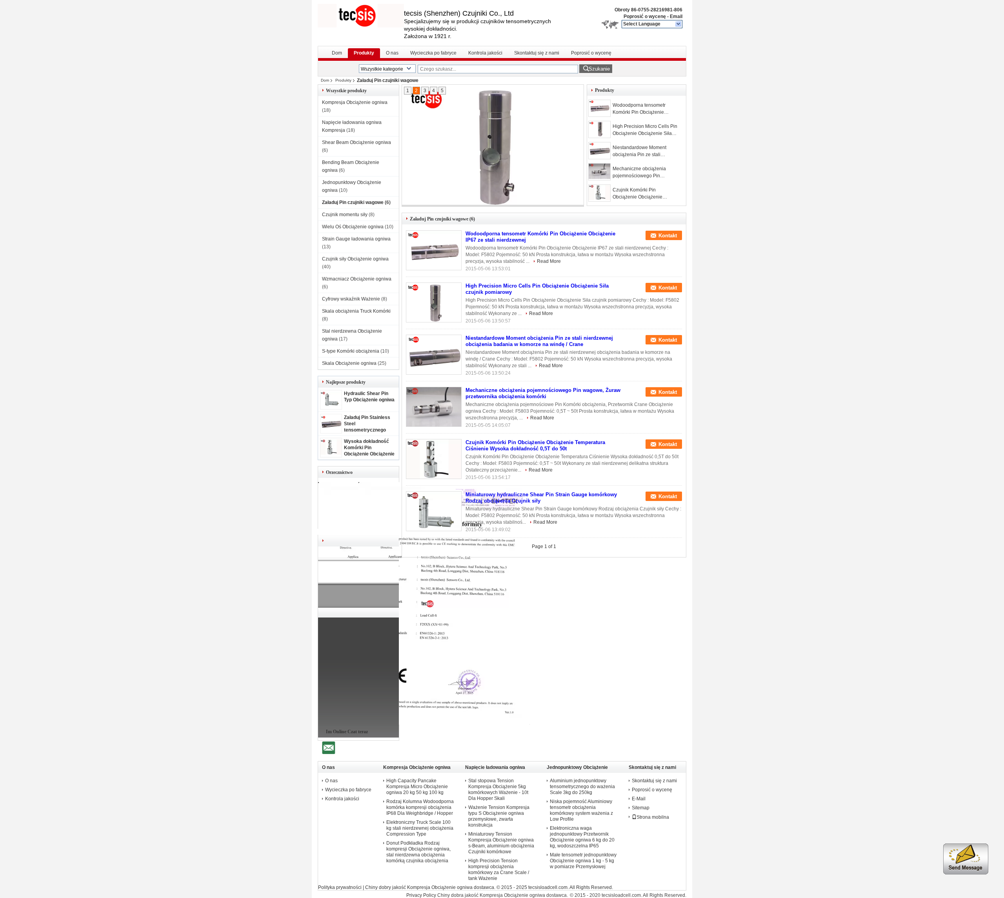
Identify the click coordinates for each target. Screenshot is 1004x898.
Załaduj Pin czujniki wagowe (353, 202)
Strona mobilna (653, 817)
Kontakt (667, 236)
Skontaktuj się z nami (536, 53)
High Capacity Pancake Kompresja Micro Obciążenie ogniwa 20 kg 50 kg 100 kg (417, 786)
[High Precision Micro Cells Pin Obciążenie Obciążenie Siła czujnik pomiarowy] (490, 146)
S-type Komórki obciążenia (350, 351)
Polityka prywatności (340, 887)
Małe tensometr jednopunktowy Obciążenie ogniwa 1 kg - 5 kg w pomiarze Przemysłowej (583, 860)
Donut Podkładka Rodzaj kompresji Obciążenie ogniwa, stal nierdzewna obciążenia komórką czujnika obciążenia (418, 851)
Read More (549, 261)
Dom (337, 53)
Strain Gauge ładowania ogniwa (356, 239)
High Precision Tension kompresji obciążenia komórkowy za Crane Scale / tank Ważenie (498, 869)
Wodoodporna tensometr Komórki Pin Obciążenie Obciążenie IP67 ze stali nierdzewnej (639, 109)
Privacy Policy (421, 895)
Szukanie (599, 69)
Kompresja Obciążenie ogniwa (354, 102)
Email (676, 16)
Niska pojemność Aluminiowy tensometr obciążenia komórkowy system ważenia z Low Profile (581, 810)
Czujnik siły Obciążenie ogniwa (355, 259)
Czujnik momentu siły (344, 214)
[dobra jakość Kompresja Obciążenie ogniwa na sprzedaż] (444, 723)
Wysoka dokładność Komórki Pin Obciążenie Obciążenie (369, 448)
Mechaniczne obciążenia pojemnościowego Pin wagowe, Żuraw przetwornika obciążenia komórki (644, 172)
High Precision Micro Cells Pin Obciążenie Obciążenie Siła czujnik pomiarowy (645, 130)
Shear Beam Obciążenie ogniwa (356, 142)
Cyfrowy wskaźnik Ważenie (351, 299)
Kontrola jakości (485, 53)
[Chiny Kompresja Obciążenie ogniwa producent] (361, 15)
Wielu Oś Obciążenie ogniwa (353, 227)
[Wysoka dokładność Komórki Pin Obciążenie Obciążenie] (331, 453)
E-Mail (639, 798)
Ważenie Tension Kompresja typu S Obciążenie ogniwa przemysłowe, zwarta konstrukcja (498, 816)
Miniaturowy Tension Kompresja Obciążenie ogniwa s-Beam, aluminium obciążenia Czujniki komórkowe (501, 842)
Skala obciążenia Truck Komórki (356, 311)
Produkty (364, 53)
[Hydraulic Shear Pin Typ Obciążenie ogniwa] (331, 405)
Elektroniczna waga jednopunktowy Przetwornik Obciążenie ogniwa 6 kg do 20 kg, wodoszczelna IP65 (582, 837)
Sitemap (640, 808)
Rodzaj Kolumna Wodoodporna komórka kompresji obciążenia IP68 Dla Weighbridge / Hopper (420, 807)
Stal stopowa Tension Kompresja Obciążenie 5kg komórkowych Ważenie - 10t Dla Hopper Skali (498, 789)
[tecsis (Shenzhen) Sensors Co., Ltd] (678, 24)
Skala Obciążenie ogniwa (349, 363)
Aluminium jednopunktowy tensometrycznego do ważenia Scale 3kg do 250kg (582, 786)
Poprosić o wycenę (645, 16)
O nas (392, 53)
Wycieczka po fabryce (433, 53)
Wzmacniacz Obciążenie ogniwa (356, 279)
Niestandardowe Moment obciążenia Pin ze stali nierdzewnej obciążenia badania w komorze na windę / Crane (645, 151)
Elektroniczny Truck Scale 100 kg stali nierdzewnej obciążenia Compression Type (419, 828)
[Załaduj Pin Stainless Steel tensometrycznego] (331, 429)
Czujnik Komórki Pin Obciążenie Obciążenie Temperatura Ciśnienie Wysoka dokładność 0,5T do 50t (646, 193)
